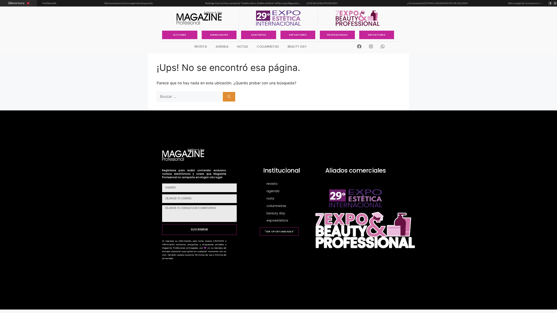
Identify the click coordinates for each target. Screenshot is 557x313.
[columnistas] (290, 205)
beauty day (297, 46)
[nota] (290, 198)
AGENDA (222, 46)
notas (242, 46)
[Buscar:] (190, 96)
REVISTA (201, 46)
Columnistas (268, 46)
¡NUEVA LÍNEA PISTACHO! (268, 3)
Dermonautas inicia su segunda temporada (74, 3)
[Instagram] (371, 46)
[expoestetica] (290, 220)
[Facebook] (359, 46)
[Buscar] (229, 97)
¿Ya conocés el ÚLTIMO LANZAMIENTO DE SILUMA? (383, 3)
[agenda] (290, 191)
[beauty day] (290, 213)
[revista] (290, 183)
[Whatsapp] (383, 46)
